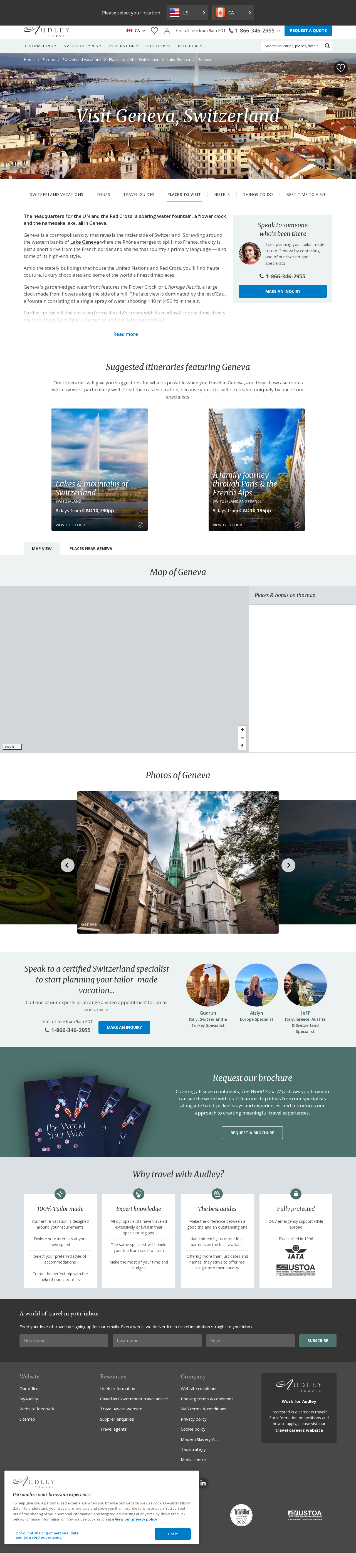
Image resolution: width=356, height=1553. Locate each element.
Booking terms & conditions (207, 1398)
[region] (124, 669)
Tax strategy (193, 1449)
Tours (103, 194)
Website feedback (36, 1408)
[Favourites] (154, 30)
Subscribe (318, 1340)
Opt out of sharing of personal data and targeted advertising (47, 1535)
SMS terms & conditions (203, 1408)
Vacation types (81, 45)
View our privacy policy (136, 1519)
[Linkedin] (203, 1483)
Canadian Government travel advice (134, 1398)
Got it (173, 1533)
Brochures (190, 45)
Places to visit (184, 194)
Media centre (193, 1459)
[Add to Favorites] (341, 68)
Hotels (222, 194)
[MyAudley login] (167, 30)
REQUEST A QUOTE (308, 30)
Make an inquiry (282, 291)
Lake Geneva (84, 242)
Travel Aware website (121, 1408)
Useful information (117, 1388)
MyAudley (28, 1398)
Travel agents (113, 1429)
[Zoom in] (242, 730)
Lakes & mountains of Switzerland (92, 488)
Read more (125, 334)
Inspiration (122, 45)
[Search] (327, 46)
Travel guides (139, 194)
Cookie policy (193, 1429)
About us (156, 45)
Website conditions (199, 1388)
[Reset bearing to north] (242, 746)
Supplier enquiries (117, 1419)
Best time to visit (306, 194)
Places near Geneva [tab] (91, 548)
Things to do (258, 194)
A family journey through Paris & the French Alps (245, 483)
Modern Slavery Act (199, 1439)
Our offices (30, 1388)
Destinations (38, 45)
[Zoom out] (242, 738)
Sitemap (27, 1419)
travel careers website (299, 1430)
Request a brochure (252, 1132)
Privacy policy (194, 1419)
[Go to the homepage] (46, 30)
